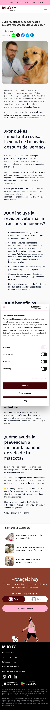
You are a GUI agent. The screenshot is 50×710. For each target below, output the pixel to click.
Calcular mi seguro (25, 608)
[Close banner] (46, 307)
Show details (37, 378)
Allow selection (25, 393)
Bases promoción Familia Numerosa (13, 671)
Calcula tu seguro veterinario (16, 513)
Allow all (25, 385)
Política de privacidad (9, 662)
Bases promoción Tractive (10, 667)
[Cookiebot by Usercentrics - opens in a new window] (31, 307)
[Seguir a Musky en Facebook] (10, 677)
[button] (46, 9)
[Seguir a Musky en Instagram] (4, 677)
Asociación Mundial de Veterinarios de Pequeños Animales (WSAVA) (24, 251)
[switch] (44, 354)
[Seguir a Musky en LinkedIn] (15, 677)
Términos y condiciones (9, 657)
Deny (25, 401)
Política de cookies (8, 653)
